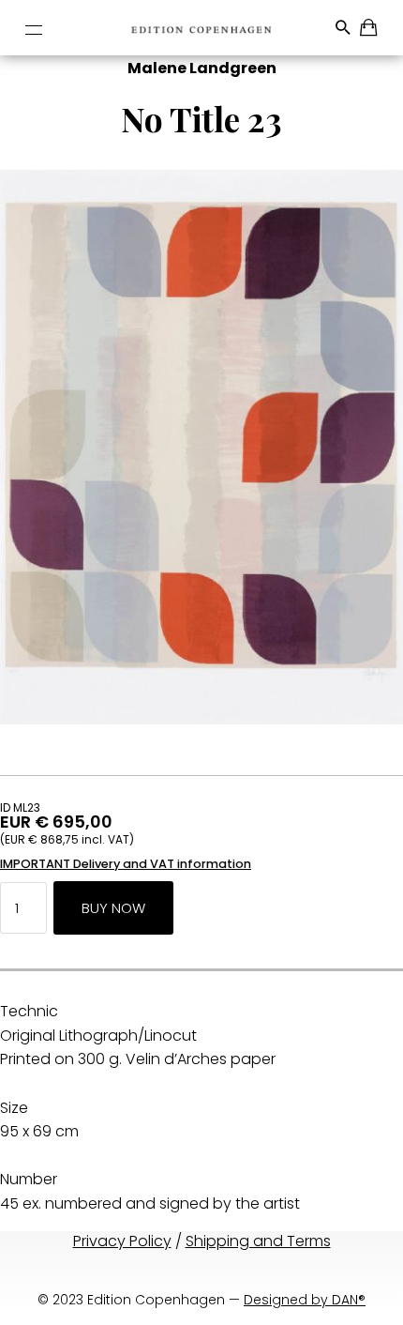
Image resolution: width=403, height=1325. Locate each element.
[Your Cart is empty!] (370, 30)
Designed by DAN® (305, 1299)
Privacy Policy (122, 1241)
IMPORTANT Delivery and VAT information (125, 864)
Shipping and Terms (258, 1241)
